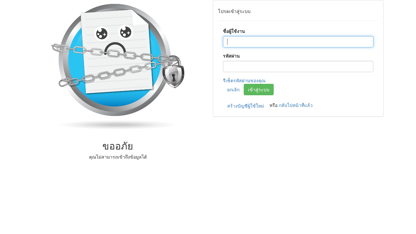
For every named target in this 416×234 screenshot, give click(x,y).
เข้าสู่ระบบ (258, 89)
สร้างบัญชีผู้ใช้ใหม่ (245, 105)
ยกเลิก (233, 89)
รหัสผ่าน (231, 55)
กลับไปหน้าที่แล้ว (296, 105)
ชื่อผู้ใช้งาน (234, 31)
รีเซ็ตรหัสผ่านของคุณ (244, 80)
